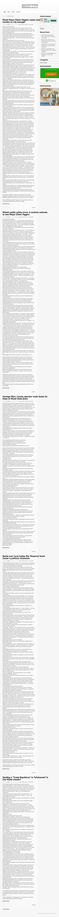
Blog (9, 11)
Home (4, 11)
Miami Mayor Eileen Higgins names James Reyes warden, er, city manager (25, 20)
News (26, 24)
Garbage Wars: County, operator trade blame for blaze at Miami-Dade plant (25, 397)
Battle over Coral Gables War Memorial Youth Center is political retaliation (24, 557)
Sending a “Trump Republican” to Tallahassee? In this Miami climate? (25, 778)
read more (33, 207)
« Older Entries (6, 909)
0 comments (30, 24)
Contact (18, 11)
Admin (8, 24)
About (13, 11)
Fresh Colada (21, 24)
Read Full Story (6, 203)
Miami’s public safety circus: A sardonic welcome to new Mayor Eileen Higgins (25, 213)
